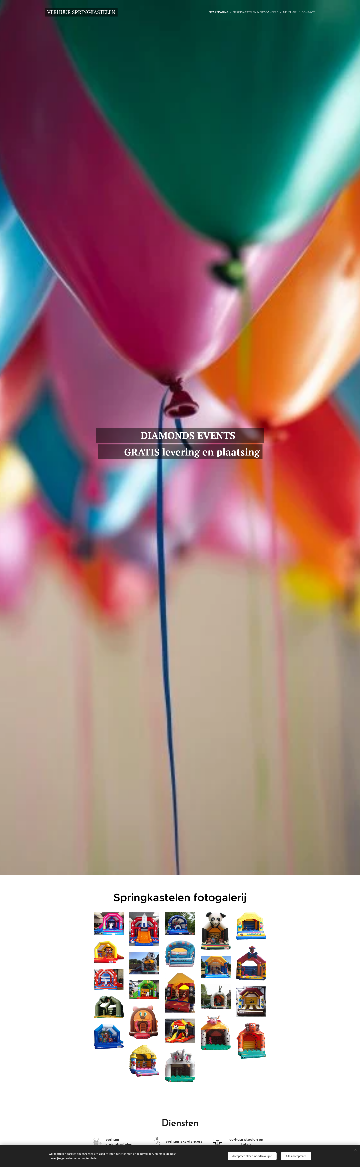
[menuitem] (219, 12)
